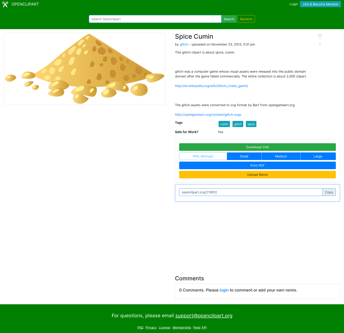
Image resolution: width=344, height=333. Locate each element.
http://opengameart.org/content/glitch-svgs (208, 115)
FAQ (140, 327)
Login (294, 4)
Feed (196, 327)
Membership (182, 327)
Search (229, 19)
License (164, 327)
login (224, 290)
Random (246, 19)
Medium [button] (281, 156)
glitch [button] (237, 124)
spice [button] (251, 124)
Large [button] (318, 156)
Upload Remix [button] (257, 175)
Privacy (151, 327)
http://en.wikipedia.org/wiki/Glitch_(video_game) (211, 86)
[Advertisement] (172, 236)
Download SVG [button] (257, 147)
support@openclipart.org (204, 315)
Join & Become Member (320, 4)
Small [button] (244, 156)
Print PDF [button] (257, 165)
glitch (184, 44)
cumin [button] (224, 124)
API (204, 327)
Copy (329, 192)
